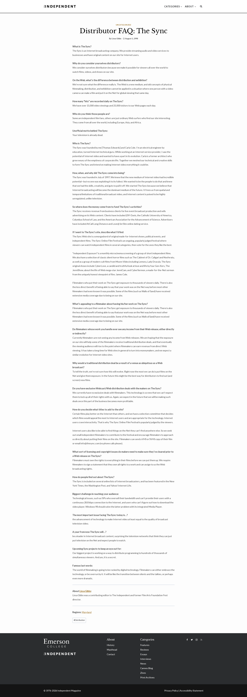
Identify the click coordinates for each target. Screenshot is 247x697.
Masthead (112, 649)
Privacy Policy (171, 690)
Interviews (145, 658)
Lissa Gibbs (116, 38)
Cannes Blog (146, 668)
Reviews (144, 649)
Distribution (79, 620)
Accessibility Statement (191, 690)
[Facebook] (187, 640)
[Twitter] (192, 640)
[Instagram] (197, 640)
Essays (143, 654)
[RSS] (201, 640)
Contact (111, 654)
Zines (143, 672)
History (110, 645)
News (143, 663)
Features (144, 645)
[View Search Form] (201, 6)
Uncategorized (123, 25)
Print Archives (147, 677)
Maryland (86, 612)
